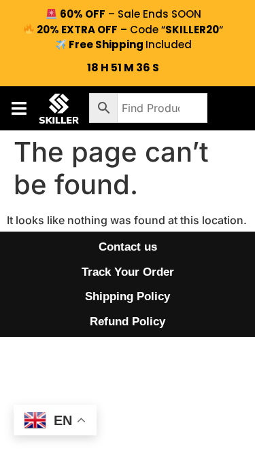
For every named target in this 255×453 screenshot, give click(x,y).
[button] (19, 108)
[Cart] (228, 108)
